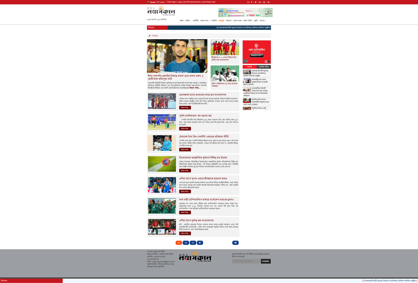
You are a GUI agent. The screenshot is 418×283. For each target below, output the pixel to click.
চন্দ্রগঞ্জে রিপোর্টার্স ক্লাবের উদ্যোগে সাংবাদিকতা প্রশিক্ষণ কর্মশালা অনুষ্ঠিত (229, 27)
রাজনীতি (196, 20)
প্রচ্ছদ (182, 20)
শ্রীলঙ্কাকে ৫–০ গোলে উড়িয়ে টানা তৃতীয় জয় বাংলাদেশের (224, 58)
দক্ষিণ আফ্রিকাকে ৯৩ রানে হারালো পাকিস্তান (224, 85)
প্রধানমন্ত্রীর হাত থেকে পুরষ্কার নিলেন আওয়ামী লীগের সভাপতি (255, 82)
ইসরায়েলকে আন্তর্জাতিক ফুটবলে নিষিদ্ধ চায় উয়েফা (203, 157)
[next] (200, 243)
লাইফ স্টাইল (247, 20)
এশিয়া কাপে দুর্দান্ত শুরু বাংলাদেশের (196, 220)
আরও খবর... (195, 87)
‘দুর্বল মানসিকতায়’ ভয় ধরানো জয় (195, 115)
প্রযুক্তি (256, 20)
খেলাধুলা (221, 20)
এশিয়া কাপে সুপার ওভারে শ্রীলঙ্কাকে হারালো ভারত (203, 178)
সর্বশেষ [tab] (249, 67)
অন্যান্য (262, 20)
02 (186, 243)
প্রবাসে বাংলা (237, 20)
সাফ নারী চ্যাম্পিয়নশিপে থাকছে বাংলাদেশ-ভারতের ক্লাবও (206, 199)
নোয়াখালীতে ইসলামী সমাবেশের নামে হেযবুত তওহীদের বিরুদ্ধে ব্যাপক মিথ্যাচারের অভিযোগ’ (255, 92)
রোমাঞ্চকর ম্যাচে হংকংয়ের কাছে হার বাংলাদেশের (202, 94)
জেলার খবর (204, 20)
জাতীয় (187, 20)
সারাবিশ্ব (214, 20)
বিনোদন (229, 20)
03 (193, 243)
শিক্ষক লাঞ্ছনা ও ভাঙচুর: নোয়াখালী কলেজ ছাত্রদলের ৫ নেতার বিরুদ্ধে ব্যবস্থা (191, 2)
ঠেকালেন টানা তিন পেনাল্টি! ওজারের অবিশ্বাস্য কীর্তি (204, 136)
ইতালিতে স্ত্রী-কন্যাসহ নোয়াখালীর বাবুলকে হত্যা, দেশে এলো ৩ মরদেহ (256, 102)
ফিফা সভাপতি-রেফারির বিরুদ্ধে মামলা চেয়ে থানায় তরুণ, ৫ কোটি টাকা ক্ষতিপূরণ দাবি (175, 77)
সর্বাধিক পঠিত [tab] (263, 67)
